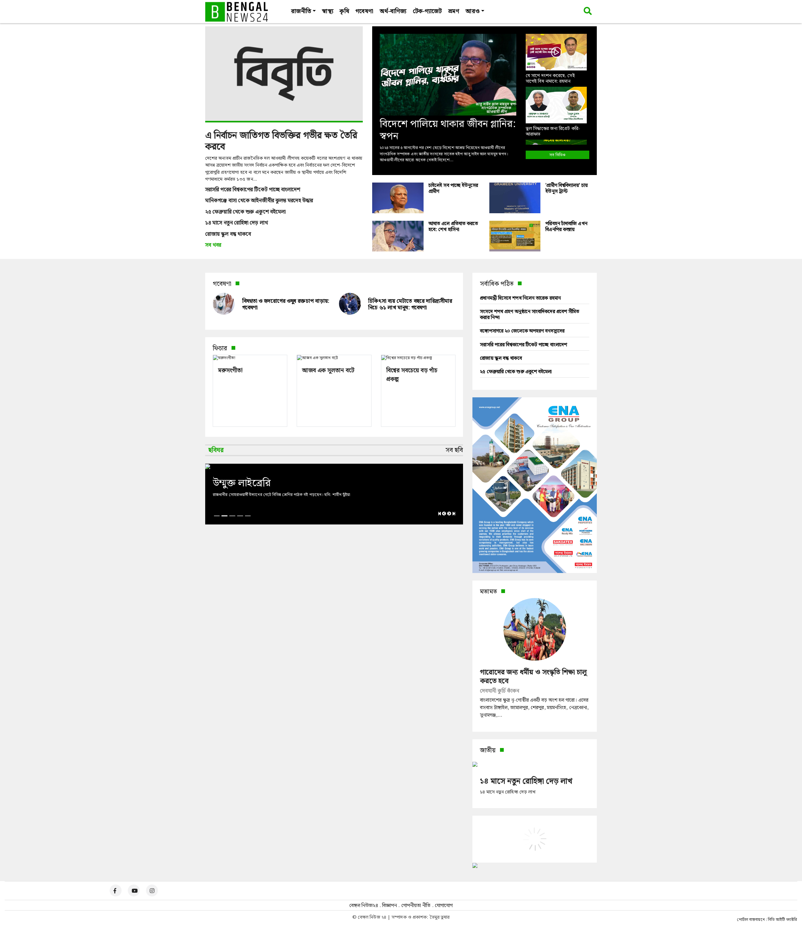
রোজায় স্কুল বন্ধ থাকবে (228, 234)
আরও (472, 11)
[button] (231, 376)
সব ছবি (454, 450)
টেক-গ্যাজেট (427, 11)
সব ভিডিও (557, 155)
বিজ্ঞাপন (389, 906)
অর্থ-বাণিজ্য (393, 11)
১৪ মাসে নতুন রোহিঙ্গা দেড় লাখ (236, 223)
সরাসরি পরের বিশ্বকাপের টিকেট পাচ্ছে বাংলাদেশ (252, 190)
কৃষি (344, 11)
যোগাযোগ (444, 906)
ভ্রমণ (453, 11)
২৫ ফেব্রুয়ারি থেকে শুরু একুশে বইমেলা (245, 212)
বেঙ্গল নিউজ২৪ (363, 906)
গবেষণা (364, 11)
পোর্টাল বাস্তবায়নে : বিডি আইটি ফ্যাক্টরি (767, 920)
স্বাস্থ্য (327, 11)
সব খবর (213, 245)
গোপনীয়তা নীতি (416, 906)
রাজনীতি (301, 11)
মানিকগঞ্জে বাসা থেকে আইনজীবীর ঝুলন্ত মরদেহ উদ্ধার (259, 201)
